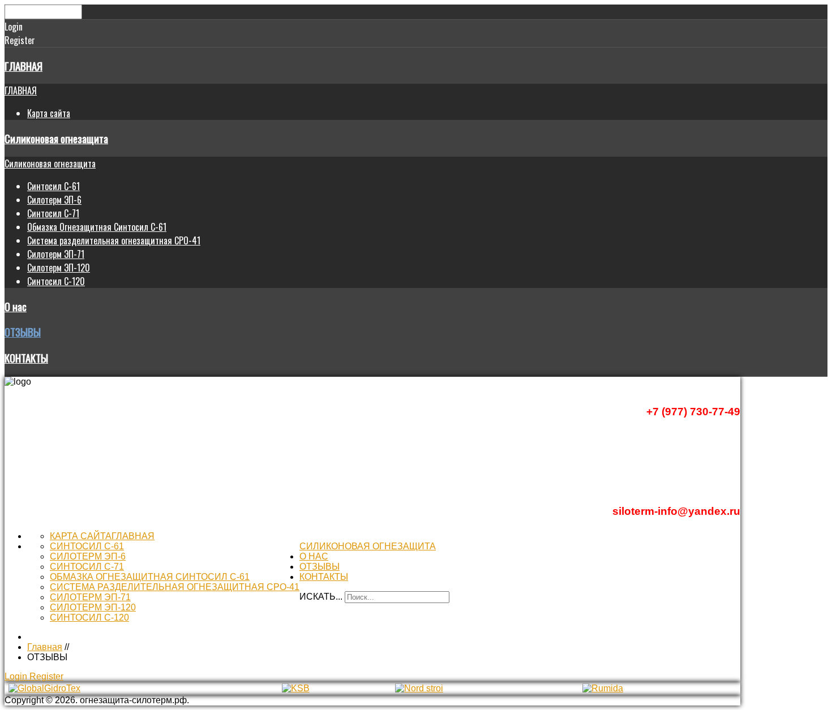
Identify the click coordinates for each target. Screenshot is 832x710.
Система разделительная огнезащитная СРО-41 (113, 240)
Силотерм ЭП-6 (54, 199)
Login (17, 676)
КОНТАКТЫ (26, 357)
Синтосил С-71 (53, 213)
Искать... (320, 596)
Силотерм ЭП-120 (58, 267)
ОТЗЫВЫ (23, 331)
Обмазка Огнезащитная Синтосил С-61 (96, 227)
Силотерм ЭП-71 (55, 254)
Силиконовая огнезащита (56, 138)
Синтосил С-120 (56, 281)
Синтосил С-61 (53, 186)
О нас (16, 306)
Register (46, 676)
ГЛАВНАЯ (23, 66)
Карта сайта (48, 113)
